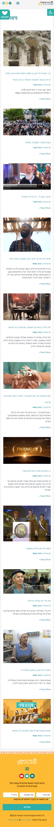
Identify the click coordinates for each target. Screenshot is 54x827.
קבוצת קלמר (13, 819)
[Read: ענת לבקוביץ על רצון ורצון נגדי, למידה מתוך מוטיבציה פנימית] (27, 375)
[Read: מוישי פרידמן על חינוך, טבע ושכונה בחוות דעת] (27, 234)
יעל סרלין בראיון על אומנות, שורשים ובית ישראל (29, 327)
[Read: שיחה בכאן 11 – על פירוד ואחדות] (27, 176)
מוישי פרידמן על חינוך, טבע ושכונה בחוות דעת (30, 258)
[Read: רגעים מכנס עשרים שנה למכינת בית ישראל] (27, 711)
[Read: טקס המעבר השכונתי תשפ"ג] (27, 122)
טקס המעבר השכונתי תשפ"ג (38, 142)
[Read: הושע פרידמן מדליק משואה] (27, 523)
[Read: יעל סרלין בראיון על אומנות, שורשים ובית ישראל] (27, 306)
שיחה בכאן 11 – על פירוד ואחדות (36, 196)
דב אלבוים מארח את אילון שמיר (36, 471)
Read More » (45, 98)
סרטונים (47, 84)
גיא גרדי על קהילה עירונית (39, 600)
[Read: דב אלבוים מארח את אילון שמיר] (27, 450)
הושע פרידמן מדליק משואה (38, 548)
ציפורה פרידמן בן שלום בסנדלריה (36, 670)
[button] (50, 12)
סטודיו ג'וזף (26, 819)
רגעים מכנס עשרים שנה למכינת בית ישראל (31, 730)
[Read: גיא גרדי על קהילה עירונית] (27, 581)
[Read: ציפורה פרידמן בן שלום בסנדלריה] (27, 646)
